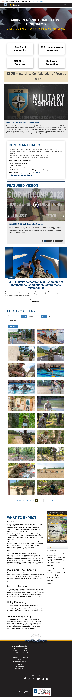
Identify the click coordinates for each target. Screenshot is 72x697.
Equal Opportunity (20, 659)
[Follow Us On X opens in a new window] (29, 679)
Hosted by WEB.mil (24, 692)
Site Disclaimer (15, 657)
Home (15, 648)
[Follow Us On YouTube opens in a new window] (38, 679)
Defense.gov (25, 657)
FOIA (25, 648)
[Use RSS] (47, 679)
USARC (11, 277)
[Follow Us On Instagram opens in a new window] (34, 679)
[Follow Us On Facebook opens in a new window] (25, 679)
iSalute (25, 650)
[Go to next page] (45, 500)
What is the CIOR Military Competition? (22, 122)
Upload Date (13, 320)
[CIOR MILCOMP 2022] (36, 204)
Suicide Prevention (20, 666)
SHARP (20, 664)
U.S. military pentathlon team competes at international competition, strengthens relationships (36, 285)
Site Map (15, 650)
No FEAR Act (25, 652)
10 (62, 241)
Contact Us (15, 654)
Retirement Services (20, 662)
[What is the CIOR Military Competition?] (36, 102)
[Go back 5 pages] (24, 500)
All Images (52, 317)
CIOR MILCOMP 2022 (17, 224)
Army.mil (25, 655)
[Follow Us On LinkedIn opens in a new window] (42, 679)
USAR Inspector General (20, 668)
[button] (38, 1)
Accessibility (15, 652)
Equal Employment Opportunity (20, 661)
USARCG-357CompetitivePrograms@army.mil (26, 174)
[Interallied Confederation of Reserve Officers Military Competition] (21, 336)
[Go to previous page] (27, 500)
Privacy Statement (15, 655)
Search (24, 317)
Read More (36, 301)
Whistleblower (26, 654)
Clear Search (13, 326)
